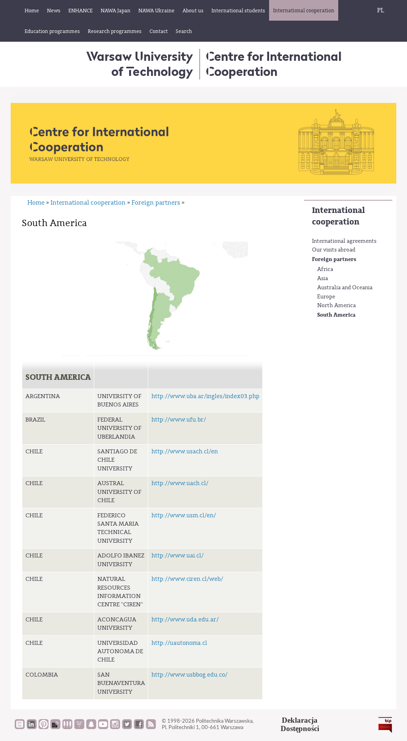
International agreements (344, 241)
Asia (322, 278)
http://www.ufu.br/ (178, 420)
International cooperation (338, 216)
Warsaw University (139, 64)
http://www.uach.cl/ (179, 483)
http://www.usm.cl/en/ (183, 515)
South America (336, 315)
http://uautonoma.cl (179, 643)
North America (336, 305)
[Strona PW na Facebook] (139, 727)
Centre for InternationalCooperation (273, 64)
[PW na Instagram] (115, 727)
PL (380, 10)
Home (36, 203)
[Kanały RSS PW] (151, 727)
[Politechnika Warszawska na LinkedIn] (32, 727)
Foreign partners (334, 259)
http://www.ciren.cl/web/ (187, 579)
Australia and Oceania (344, 287)
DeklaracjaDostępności (300, 724)
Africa (325, 269)
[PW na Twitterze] (127, 727)
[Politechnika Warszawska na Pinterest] (43, 727)
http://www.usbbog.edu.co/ (189, 675)
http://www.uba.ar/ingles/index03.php (205, 396)
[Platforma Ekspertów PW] (55, 727)
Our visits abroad (333, 249)
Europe (326, 296)
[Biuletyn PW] (67, 727)
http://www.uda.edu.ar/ (185, 619)
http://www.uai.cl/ (177, 555)
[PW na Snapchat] (91, 727)
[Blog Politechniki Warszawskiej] (79, 727)
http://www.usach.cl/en (184, 451)
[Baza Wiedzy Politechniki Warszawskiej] (20, 727)
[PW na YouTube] (103, 727)
